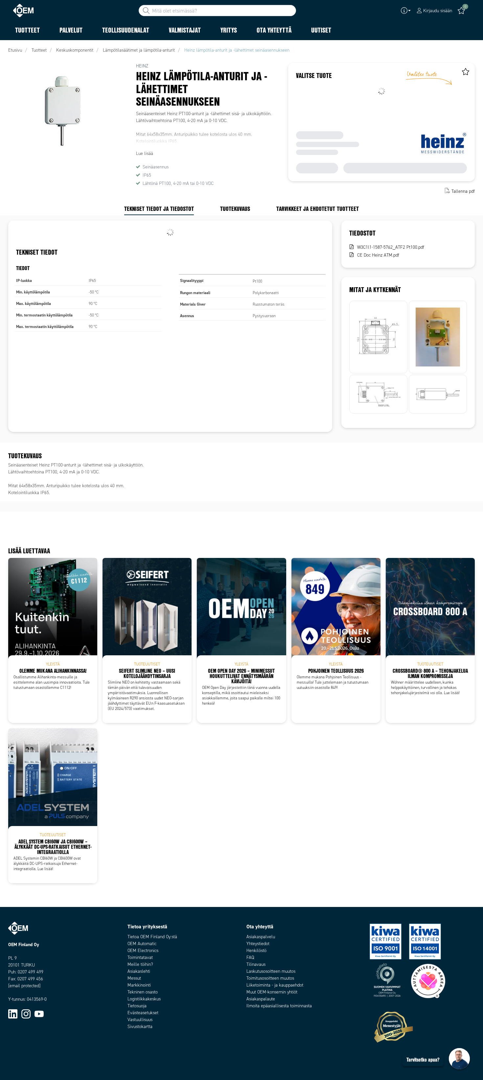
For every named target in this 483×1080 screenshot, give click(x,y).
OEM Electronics (142, 950)
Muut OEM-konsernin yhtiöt (271, 992)
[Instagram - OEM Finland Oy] (26, 1013)
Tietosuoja (137, 1006)
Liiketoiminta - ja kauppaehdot (274, 985)
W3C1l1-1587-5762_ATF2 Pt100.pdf (390, 247)
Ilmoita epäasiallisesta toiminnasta (279, 1006)
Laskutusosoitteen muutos (270, 971)
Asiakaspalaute (260, 999)
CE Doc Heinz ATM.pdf (378, 255)
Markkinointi (139, 985)
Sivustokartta (139, 1026)
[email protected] (24, 986)
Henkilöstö (256, 950)
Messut (134, 978)
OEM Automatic (141, 943)
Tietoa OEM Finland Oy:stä (152, 937)
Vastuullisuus (139, 1019)
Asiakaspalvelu (260, 937)
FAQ (250, 957)
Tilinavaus (255, 964)
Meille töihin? (140, 964)
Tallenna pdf (463, 191)
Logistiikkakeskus (144, 999)
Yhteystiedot (257, 943)
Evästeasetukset (142, 1013)
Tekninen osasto (142, 992)
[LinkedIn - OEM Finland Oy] (12, 1013)
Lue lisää (144, 153)
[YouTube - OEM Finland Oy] (39, 1013)
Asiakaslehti (138, 971)
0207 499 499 (30, 972)
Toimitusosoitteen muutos (270, 978)
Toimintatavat (140, 957)
